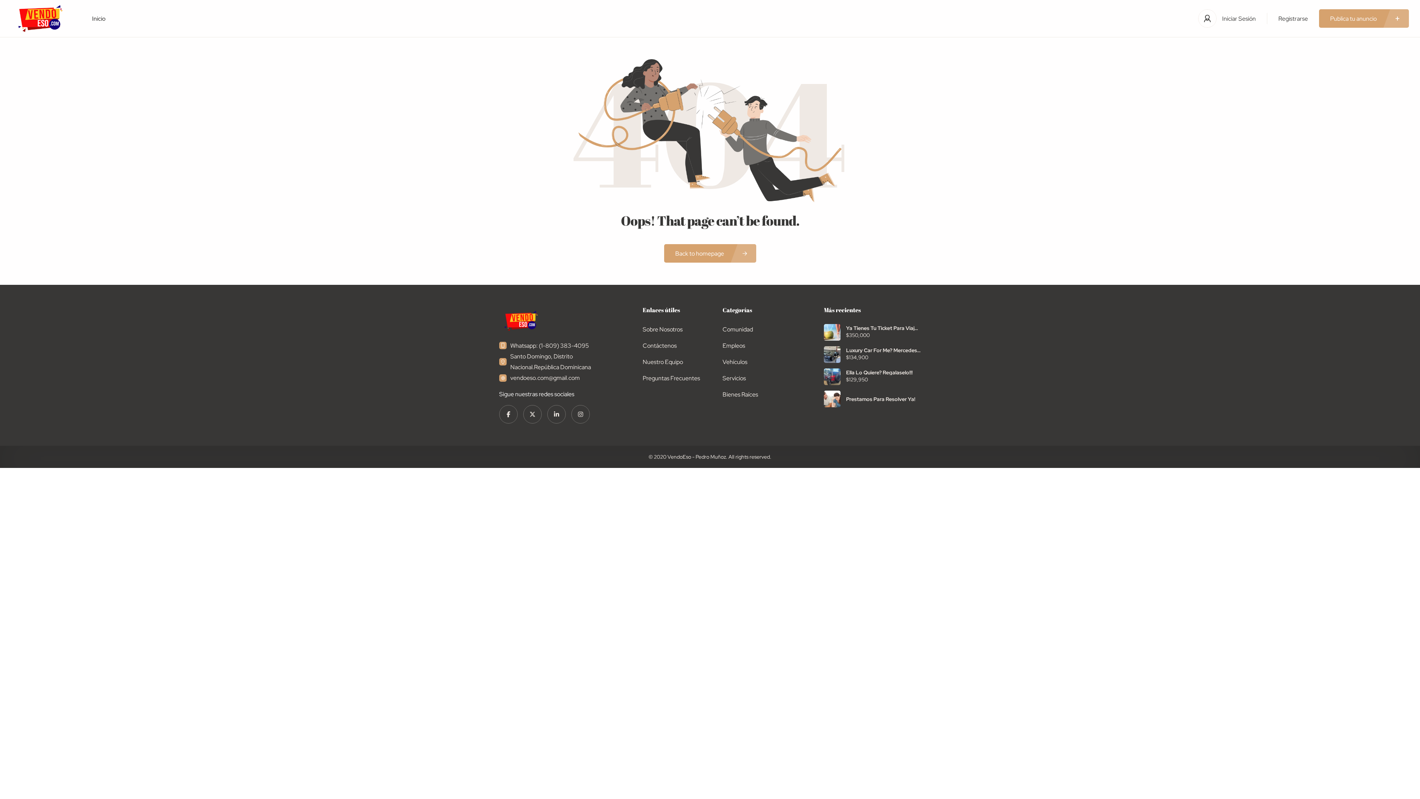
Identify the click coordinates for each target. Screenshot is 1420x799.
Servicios (734, 378)
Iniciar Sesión (1239, 19)
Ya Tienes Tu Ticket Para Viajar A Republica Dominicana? (882, 328)
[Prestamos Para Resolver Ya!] (832, 399)
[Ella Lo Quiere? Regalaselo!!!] (832, 376)
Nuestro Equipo (663, 362)
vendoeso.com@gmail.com (545, 378)
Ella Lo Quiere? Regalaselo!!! (879, 372)
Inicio (99, 19)
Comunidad (738, 329)
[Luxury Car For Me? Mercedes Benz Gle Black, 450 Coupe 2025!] (832, 354)
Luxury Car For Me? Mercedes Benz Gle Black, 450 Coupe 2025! (881, 350)
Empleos (734, 346)
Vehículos (735, 362)
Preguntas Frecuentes (671, 378)
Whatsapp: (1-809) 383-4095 (549, 346)
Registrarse (1293, 19)
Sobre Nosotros (663, 329)
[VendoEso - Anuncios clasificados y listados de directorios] (40, 18)
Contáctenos (660, 346)
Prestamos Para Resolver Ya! (880, 399)
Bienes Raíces (740, 394)
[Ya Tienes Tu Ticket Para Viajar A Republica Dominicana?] (832, 332)
